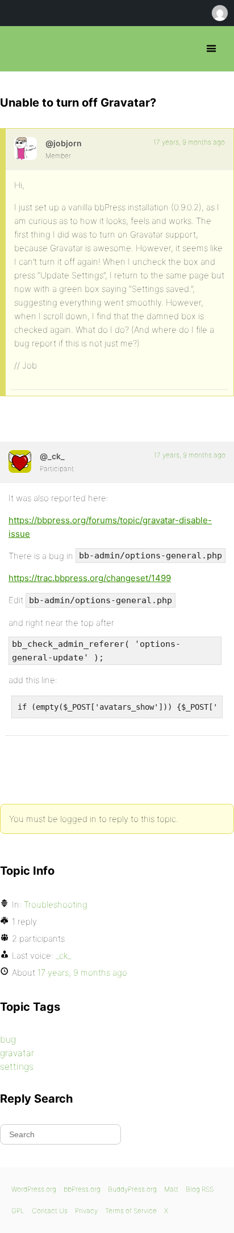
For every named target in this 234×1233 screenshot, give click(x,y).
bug (8, 1039)
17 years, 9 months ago (189, 142)
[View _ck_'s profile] (20, 461)
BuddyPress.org (132, 1189)
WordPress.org (33, 1189)
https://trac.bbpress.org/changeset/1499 (90, 578)
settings (17, 1066)
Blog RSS (200, 1189)
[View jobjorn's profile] (25, 148)
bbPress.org (18, 48)
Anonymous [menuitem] (219, 13)
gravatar (17, 1052)
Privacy (86, 1210)
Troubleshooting (55, 904)
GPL (17, 1210)
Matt (171, 1189)
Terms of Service (131, 1210)
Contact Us (50, 1210)
